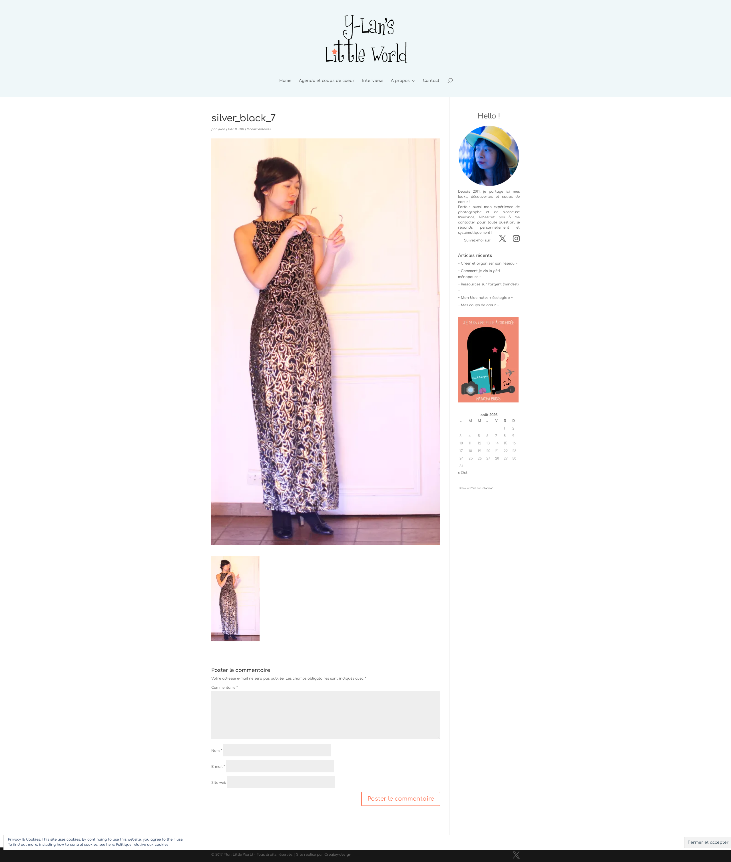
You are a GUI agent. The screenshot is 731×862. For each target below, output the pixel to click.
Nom (216, 751)
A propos (400, 81)
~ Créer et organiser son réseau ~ (487, 263)
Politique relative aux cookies (142, 845)
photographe (469, 212)
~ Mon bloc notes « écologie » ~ (485, 298)
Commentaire (224, 688)
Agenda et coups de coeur (327, 81)
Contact (431, 81)
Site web (218, 783)
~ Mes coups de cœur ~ (478, 305)
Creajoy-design (337, 855)
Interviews (372, 81)
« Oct (462, 473)
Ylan (473, 488)
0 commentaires (258, 129)
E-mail (218, 767)
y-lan (221, 129)
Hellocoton (487, 488)
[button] (235, 598)
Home (285, 81)
